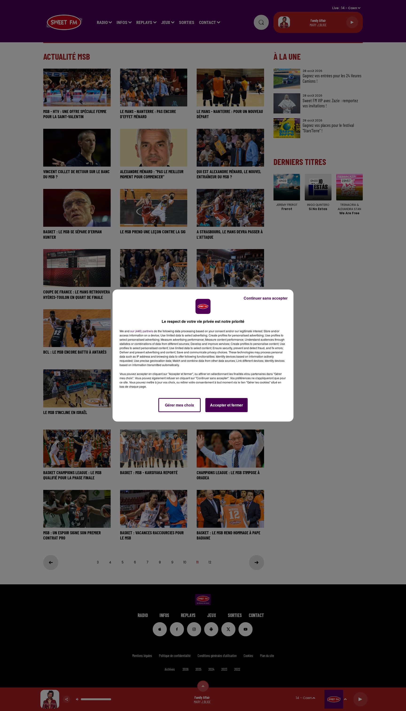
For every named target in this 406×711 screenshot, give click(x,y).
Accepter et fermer (226, 405)
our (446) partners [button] (141, 331)
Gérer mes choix (179, 405)
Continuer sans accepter (266, 298)
